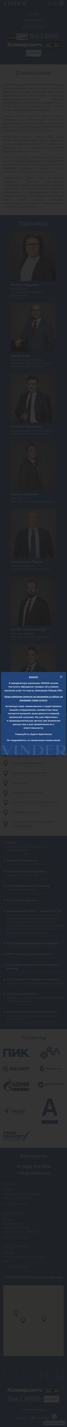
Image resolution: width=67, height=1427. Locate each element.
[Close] (61, 677)
